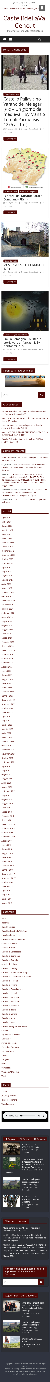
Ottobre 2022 (7, 708)
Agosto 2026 (7, 517)
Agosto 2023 (7, 667)
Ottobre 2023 (7, 658)
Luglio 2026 (6, 522)
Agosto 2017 (7, 890)
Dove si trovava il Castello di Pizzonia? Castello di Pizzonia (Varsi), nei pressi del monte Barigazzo (24, 467)
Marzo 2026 (6, 538)
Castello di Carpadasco (11, 951)
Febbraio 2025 (7, 592)
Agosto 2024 (7, 617)
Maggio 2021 (7, 778)
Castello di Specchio (10, 1005)
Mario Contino (7, 457)
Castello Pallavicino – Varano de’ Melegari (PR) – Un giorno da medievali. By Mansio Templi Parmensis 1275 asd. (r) (24, 111)
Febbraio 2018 (7, 865)
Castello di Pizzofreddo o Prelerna (16, 976)
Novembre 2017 (8, 878)
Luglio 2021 (6, 770)
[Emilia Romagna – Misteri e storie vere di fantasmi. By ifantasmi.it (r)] (25, 292)
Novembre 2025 (8, 555)
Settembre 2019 (8, 791)
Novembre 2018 (8, 828)
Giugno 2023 (6, 675)
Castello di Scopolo (9, 993)
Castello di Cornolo (9, 960)
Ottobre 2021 (7, 758)
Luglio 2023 (6, 671)
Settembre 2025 (8, 563)
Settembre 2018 (8, 836)
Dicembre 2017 (8, 874)
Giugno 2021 (6, 774)
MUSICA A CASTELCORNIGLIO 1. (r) (23, 266)
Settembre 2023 (8, 662)
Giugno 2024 (6, 625)
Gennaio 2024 (7, 646)
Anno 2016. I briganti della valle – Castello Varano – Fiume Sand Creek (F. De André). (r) (33, 1307)
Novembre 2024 (8, 604)
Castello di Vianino (9, 1022)
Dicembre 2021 (8, 749)
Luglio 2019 (6, 795)
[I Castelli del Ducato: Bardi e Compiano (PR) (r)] (25, 149)
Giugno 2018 (6, 849)
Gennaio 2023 (7, 696)
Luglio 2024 (6, 621)
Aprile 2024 (6, 633)
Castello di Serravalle (10, 997)
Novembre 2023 (8, 654)
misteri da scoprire (9, 1043)
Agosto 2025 (7, 567)
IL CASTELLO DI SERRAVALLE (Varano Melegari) (31, 1199)
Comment (41, 1139)
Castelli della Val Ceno (10, 935)
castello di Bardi (11, 192)
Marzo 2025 (6, 588)
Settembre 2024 (8, 613)
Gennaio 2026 (7, 546)
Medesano (6, 1038)
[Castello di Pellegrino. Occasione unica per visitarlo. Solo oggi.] (12, 1177)
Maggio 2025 (7, 580)
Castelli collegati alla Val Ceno (16, 335)
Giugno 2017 (6, 899)
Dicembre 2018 (8, 824)
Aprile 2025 (6, 584)
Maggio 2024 (7, 629)
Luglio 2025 (6, 571)
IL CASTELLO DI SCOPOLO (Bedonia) (30, 1145)
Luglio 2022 (6, 720)
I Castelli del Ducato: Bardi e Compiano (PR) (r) (22, 197)
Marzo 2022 (6, 737)
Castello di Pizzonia (9, 980)
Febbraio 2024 (7, 642)
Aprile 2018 (6, 857)
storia (3, 1063)
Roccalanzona (7, 1051)
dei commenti (9, 1100)
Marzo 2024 (6, 638)
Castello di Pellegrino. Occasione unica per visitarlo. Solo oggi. (31, 1182)
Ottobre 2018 (7, 832)
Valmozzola (6, 1067)
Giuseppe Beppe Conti (29, 129)
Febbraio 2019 (7, 816)
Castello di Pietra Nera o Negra (14, 972)
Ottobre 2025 (7, 559)
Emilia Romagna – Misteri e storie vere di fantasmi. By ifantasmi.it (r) (22, 342)
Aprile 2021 (6, 783)
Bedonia (5, 922)
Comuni (4, 1030)
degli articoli (8, 1095)
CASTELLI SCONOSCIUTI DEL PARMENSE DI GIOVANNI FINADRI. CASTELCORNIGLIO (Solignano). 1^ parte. (24, 492)
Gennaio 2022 (7, 745)
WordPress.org (7, 1104)
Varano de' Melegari (10, 1072)
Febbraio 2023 (7, 691)
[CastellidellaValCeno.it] (4, 39)
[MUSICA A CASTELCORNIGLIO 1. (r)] (25, 223)
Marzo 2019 (6, 812)
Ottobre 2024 (7, 609)
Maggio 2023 (7, 679)
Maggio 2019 (7, 803)
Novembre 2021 (8, 754)
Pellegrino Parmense (10, 1047)
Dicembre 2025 (8, 551)
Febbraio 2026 (7, 542)
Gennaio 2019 (7, 820)
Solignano (5, 1059)
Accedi (4, 1091)
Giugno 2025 (6, 575)
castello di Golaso (9, 964)
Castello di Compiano (28, 192)
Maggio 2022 (7, 729)
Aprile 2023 (6, 683)
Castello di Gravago (9, 968)
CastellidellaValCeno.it (25, 22)
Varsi (3, 1076)
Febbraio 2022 (7, 741)
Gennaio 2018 (7, 870)
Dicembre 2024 (8, 600)
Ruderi (4, 1055)
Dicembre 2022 (8, 700)
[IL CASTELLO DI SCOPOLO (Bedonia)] (12, 1142)
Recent (26, 1139)
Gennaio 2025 (7, 596)
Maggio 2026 (7, 530)
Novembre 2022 (8, 704)
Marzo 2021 (6, 787)
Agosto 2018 (7, 841)
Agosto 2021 (7, 766)
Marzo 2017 (6, 903)
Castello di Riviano (9, 985)
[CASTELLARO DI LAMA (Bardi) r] (12, 1337)
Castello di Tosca (8, 1009)
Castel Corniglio (11, 261)
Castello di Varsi (8, 1018)
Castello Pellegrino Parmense (14, 1026)
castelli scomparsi (9, 943)
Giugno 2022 (6, 725)
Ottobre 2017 (7, 882)
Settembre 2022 (8, 712)
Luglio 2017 (6, 894)
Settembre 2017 (8, 886)
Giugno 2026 (6, 526)
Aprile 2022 (6, 733)
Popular (11, 1139)
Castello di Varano (12, 94)
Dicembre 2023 (8, 650)
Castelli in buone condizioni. (13, 939)
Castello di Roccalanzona (12, 989)
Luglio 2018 (6, 845)
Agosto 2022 (7, 716)
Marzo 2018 (6, 861)
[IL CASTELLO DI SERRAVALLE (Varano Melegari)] (12, 1194)
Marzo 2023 (6, 687)
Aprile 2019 (6, 807)
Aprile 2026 (6, 534)
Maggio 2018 (7, 853)
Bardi (3, 918)
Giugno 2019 (6, 799)
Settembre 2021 (8, 762)
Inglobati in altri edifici (10, 1034)
